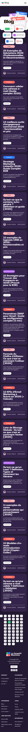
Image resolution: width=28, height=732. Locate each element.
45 (21, 640)
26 (5, 631)
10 (21, 619)
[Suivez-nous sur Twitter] (16, 670)
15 (21, 622)
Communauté (4, 711)
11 (5, 622)
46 (5, 643)
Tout (12, 28)
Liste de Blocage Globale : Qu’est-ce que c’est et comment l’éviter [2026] (13, 432)
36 (5, 637)
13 (13, 622)
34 (17, 634)
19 (17, 625)
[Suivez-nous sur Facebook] (14, 670)
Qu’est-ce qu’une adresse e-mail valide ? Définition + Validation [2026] (13, 586)
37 (9, 637)
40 (21, 637)
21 (5, 628)
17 (9, 625)
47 (9, 643)
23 (13, 628)
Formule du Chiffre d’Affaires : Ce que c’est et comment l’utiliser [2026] (13, 358)
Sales (20, 41)
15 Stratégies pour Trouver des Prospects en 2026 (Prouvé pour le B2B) (14, 280)
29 (17, 631)
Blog (6, 3)
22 (9, 628)
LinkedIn (11, 41)
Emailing (21, 28)
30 (21, 631)
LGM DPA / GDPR (19, 709)
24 (17, 628)
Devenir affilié (4, 719)
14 (17, 622)
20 (21, 625)
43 (13, 640)
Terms (16, 704)
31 (5, 634)
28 (13, 631)
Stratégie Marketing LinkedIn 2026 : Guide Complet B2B (12, 166)
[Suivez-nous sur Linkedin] (12, 670)
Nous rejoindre (18, 721)
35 (21, 634)
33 (13, 634)
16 (5, 625)
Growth (8, 35)
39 (17, 637)
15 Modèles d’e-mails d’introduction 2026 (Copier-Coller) (12, 548)
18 (13, 625)
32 (9, 634)
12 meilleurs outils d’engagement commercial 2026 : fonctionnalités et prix (13, 127)
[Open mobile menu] (24, 3)
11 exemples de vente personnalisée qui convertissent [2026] (13, 510)
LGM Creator (4, 721)
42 (9, 640)
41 (5, 640)
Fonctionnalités (5, 678)
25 (21, 628)
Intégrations (4, 681)
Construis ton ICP (19, 692)
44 (17, 640)
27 (9, 631)
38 (13, 637)
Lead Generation (20, 35)
